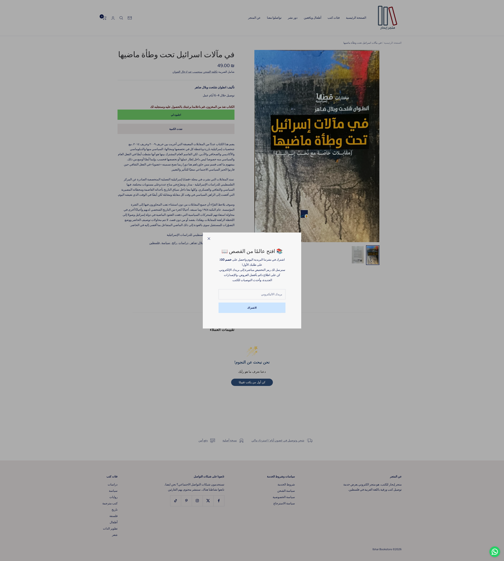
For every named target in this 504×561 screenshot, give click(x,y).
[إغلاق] (209, 238)
